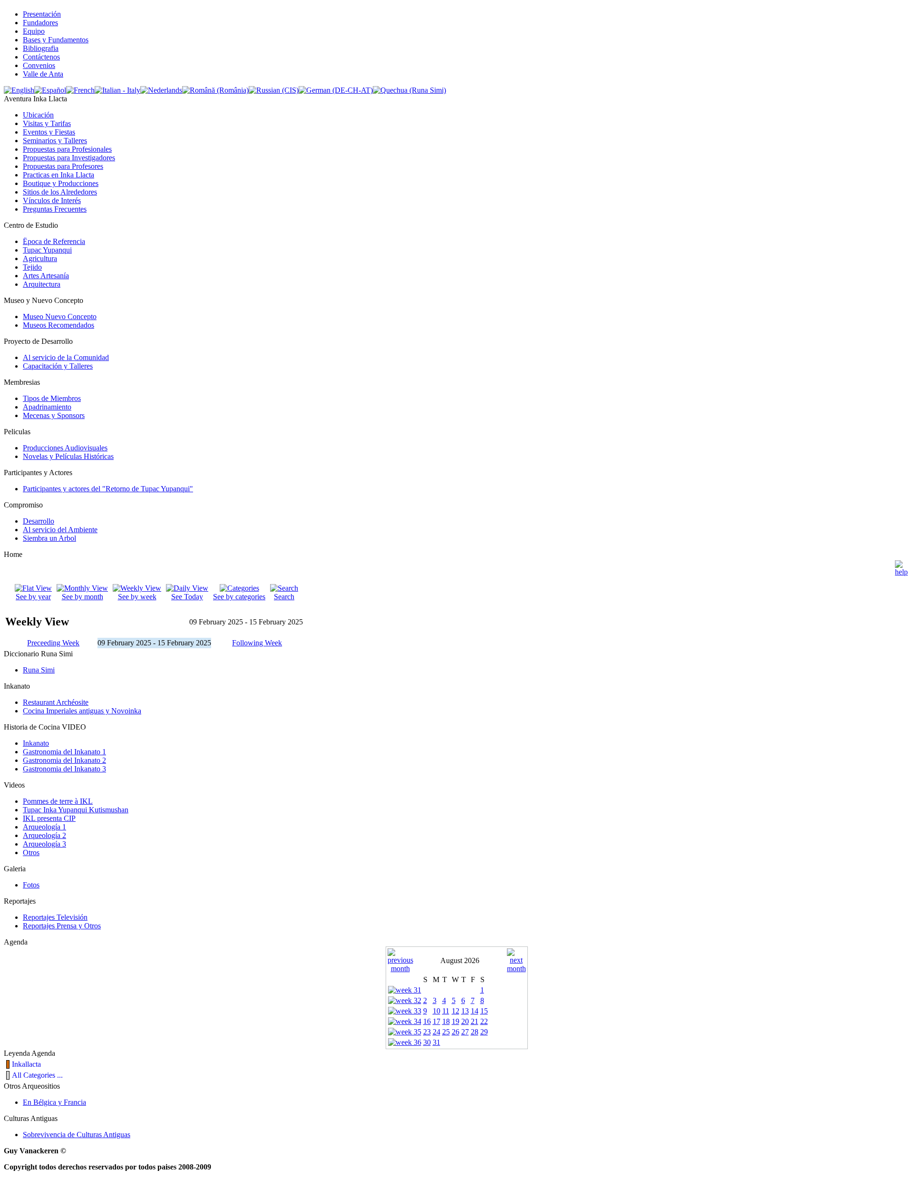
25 (446, 1032)
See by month (82, 597)
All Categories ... (37, 1075)
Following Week (257, 643)
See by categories (239, 597)
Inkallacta (26, 1064)
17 (436, 1021)
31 (436, 1042)
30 (427, 1042)
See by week (137, 597)
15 (484, 1011)
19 (455, 1021)
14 (474, 1011)
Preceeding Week (53, 643)
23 (427, 1032)
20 (465, 1021)
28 (474, 1032)
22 (484, 1021)
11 (445, 1011)
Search (284, 597)
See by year (33, 597)
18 (446, 1021)
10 (436, 1011)
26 (455, 1032)
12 (455, 1011)
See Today (187, 597)
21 (474, 1021)
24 (436, 1032)
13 (465, 1011)
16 (427, 1021)
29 (484, 1032)
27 (465, 1032)
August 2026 (459, 960)
